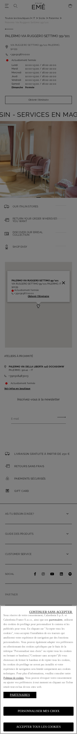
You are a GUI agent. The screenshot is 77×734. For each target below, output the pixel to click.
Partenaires (20, 694)
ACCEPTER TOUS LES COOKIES (38, 726)
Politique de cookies (13, 677)
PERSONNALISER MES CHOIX (38, 711)
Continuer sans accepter (51, 612)
